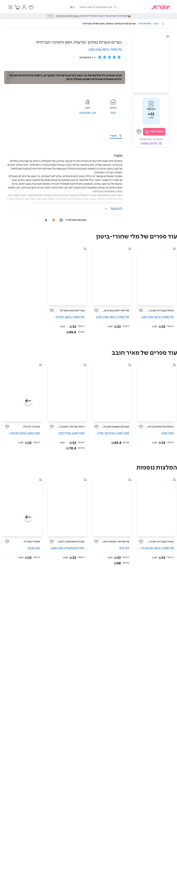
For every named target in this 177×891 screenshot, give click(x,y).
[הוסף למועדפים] (139, 131)
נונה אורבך (33, 548)
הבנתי (50, 16)
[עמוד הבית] (163, 23)
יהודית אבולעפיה (74, 548)
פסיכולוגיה (85, 112)
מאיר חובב (94, 49)
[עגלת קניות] (17, 7)
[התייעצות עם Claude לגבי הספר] (54, 220)
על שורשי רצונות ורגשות (115, 541)
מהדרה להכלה (31, 426)
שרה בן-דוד (146, 548)
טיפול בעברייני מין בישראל (159, 310)
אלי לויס (124, 548)
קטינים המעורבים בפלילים (115, 426)
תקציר (113, 135)
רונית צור (110, 433)
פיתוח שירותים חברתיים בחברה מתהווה (159, 426)
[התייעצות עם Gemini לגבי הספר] (46, 220)
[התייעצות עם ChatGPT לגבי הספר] (61, 220)
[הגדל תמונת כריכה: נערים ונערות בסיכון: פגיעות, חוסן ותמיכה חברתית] (151, 63)
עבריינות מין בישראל (72, 310)
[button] (10, 7)
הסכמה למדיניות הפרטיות (67, 16)
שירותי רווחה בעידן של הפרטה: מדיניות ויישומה (115, 310)
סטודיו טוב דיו (32, 541)
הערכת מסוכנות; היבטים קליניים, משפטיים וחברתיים (70, 541)
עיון (156, 23)
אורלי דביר (64, 433)
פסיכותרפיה (144, 23)
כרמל (113, 112)
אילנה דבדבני (18, 433)
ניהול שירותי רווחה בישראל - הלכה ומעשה (70, 426)
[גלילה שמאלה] (28, 401)
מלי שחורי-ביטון (112, 49)
